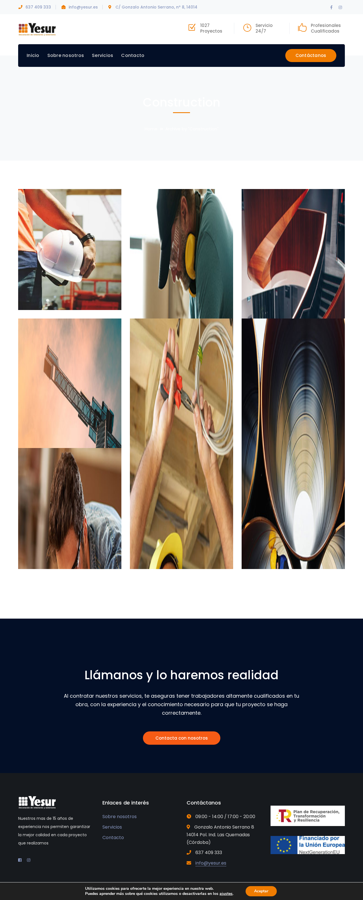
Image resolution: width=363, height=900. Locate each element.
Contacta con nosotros (181, 738)
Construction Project (74, 297)
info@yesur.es (83, 7)
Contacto (113, 837)
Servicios (112, 827)
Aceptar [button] (261, 891)
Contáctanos (311, 55)
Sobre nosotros (119, 816)
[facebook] (20, 860)
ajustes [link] (226, 893)
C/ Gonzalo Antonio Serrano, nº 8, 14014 (156, 7)
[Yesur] (37, 29)
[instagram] (28, 860)
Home (151, 129)
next (106, 202)
